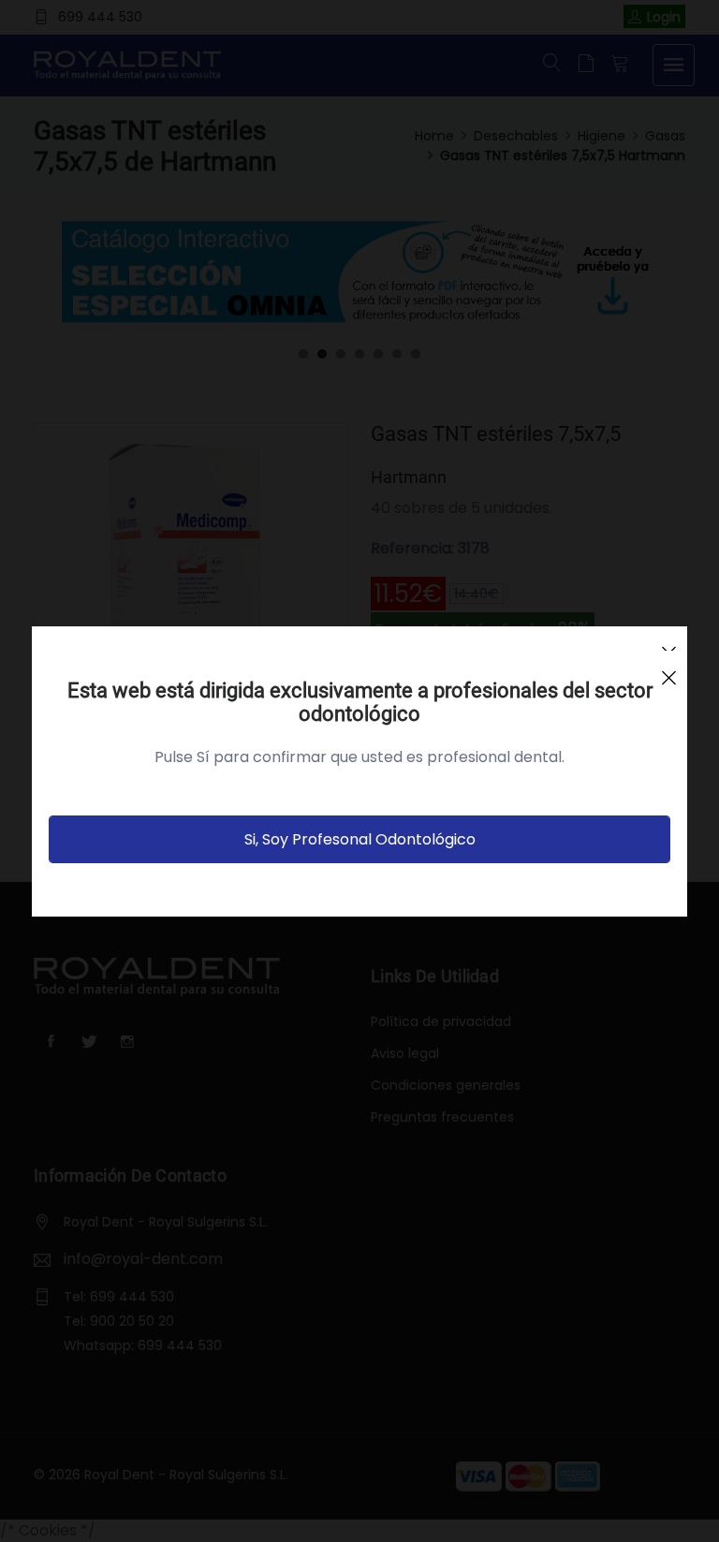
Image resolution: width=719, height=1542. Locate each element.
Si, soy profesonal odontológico (360, 839)
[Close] (668, 669)
